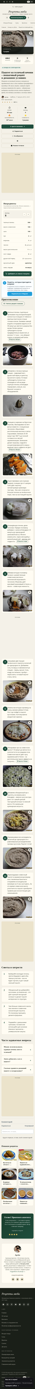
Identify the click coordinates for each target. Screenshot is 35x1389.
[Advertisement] (17, 173)
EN (31, 1)
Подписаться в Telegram (20, 294)
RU (28, 1)
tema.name (22, 1374)
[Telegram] (4, 2)
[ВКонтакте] (17, 1279)
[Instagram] (7, 2)
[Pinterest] (10, 2)
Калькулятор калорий (8, 1358)
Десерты (4, 1347)
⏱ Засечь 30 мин (14, 339)
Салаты (4, 1343)
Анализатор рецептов (8, 1361)
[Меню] (28, 17)
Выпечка (24, 23)
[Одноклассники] (24, 1304)
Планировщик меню (8, 1354)
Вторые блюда (8, 23)
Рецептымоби (11, 1294)
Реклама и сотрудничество (10, 1322)
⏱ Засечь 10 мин (22, 761)
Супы (17, 23)
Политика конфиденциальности (11, 1326)
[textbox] (17, 1131)
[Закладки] (7, 17)
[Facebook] (28, 1304)
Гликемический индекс (9, 1364)
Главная (4, 1313)
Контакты (5, 1319)
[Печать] (17, 141)
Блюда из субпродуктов (12, 67)
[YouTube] (12, 2)
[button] (17, 42)
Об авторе (5, 1316)
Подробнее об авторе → (17, 1271)
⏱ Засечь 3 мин (22, 541)
